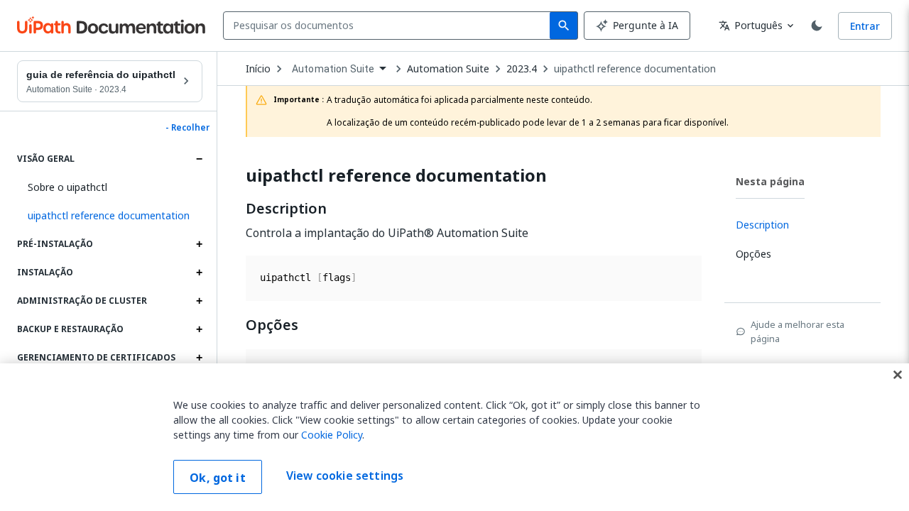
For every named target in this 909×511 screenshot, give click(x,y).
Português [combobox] (751, 25)
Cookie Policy (331, 434)
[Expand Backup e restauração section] (198, 329)
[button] (109, 216)
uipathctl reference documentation (635, 69)
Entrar (865, 25)
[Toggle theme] (817, 25)
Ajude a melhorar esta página (797, 331)
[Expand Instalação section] (198, 272)
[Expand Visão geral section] (198, 159)
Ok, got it (218, 477)
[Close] (897, 374)
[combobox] (389, 25)
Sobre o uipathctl (67, 187)
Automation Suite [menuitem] (333, 69)
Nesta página (770, 181)
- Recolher (187, 127)
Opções (272, 325)
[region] (454, 437)
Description (286, 209)
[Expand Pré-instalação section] (198, 244)
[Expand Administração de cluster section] (198, 301)
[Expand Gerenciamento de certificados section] (198, 357)
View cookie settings (344, 475)
